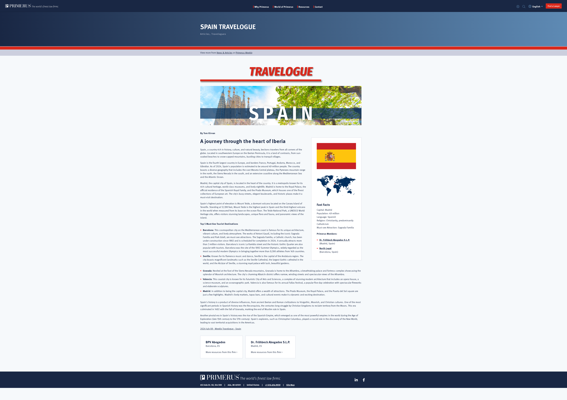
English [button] (536, 6)
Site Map (290, 384)
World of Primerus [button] (283, 7)
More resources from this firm (221, 352)
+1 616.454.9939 (272, 384)
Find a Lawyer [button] (554, 5)
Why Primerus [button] (261, 7)
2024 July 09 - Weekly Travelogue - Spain (220, 328)
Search (524, 7)
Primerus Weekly (244, 52)
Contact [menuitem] (319, 7)
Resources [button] (304, 7)
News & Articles (224, 52)
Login (518, 7)
